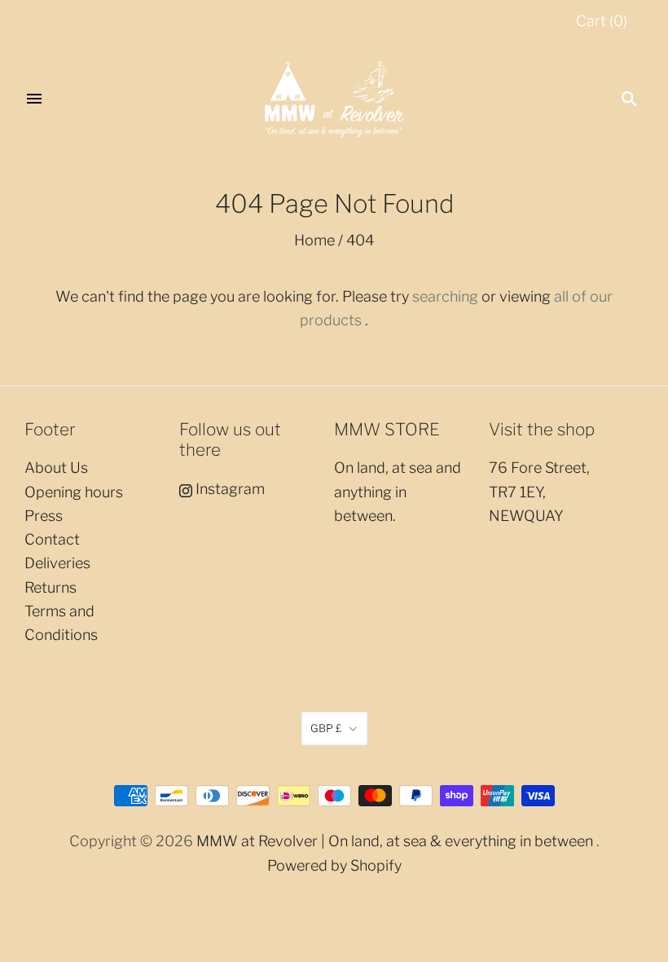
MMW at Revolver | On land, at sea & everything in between (394, 840)
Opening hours (73, 492)
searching (445, 296)
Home (314, 240)
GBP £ (326, 728)
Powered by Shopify (334, 865)
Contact (52, 539)
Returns (50, 587)
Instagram (228, 488)
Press (43, 515)
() (601, 20)
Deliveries (57, 562)
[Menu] (34, 98)
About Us (56, 467)
